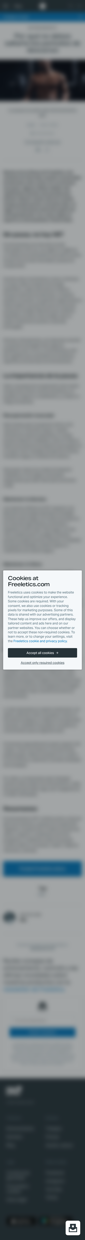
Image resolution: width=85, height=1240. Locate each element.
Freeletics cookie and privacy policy (40, 641)
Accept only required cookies (42, 663)
